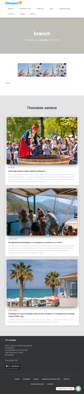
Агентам (22, 14)
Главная (17, 379)
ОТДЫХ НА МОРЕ (12, 239)
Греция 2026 (40, 9)
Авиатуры (11, 9)
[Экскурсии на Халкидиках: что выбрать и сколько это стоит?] (42, 212)
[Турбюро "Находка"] (14, 3)
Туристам (11, 14)
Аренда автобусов (64, 9)
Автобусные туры (25, 9)
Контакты (33, 14)
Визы (51, 9)
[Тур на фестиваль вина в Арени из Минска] (42, 140)
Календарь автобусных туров (51, 379)
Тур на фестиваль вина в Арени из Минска (26, 171)
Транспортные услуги (37, 384)
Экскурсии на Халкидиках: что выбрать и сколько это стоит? (35, 242)
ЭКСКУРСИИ (11, 167)
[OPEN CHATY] (78, 388)
